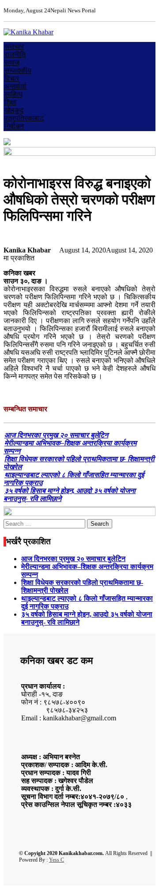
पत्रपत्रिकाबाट (24, 118)
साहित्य (13, 94)
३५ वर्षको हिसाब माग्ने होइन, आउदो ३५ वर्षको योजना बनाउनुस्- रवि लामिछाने (70, 494)
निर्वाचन (14, 126)
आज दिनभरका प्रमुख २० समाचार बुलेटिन (56, 435)
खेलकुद (13, 110)
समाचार (14, 46)
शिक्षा (10, 102)
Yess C (56, 860)
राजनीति (15, 54)
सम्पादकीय (17, 70)
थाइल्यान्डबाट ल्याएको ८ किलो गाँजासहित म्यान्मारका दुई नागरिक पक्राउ (74, 478)
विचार (11, 78)
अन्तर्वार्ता (15, 86)
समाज (11, 62)
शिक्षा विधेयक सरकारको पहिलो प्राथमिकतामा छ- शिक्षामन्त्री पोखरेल (79, 463)
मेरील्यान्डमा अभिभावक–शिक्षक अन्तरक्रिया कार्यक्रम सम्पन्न (70, 447)
